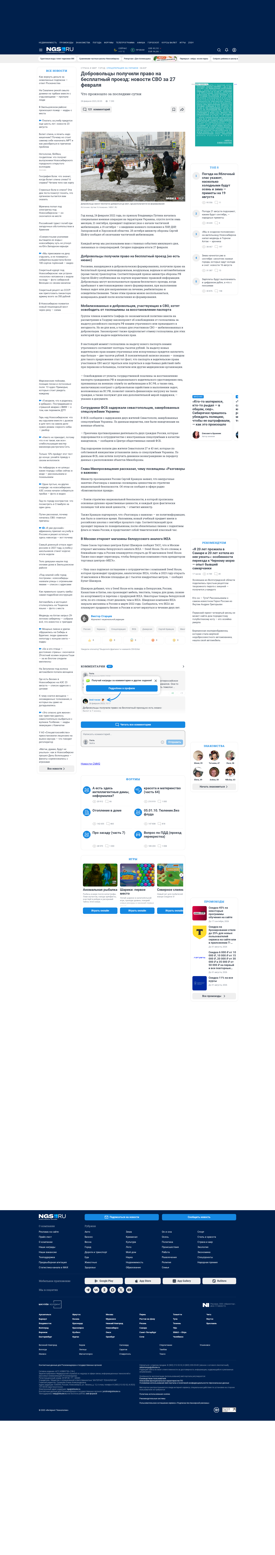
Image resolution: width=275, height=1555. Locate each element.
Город (88, 1247)
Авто (87, 1231)
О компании (46, 1242)
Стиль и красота (206, 1236)
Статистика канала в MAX (53, 1267)
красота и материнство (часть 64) (162, 790)
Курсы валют (169, 43)
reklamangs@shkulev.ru (149, 1367)
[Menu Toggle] (41, 50)
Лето (128, 1247)
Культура (131, 1242)
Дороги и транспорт (96, 1252)
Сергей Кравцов (166, 629)
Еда (87, 1257)
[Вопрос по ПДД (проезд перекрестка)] (139, 839)
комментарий (99, 109)
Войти (92, 743)
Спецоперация (118, 629)
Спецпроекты (205, 1257)
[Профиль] (234, 50)
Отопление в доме (106, 810)
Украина (101, 629)
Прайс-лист (45, 1236)
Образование (133, 1267)
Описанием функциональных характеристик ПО (161, 1381)
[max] (112, 1290)
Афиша (141, 43)
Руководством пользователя (152, 1378)
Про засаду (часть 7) (108, 833)
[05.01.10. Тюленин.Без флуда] (139, 817)
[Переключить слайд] (181, 875)
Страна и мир (205, 1242)
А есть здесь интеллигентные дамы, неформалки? (110, 792)
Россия (86, 629)
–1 (181, 693)
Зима (129, 1231)
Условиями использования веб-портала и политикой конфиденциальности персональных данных (184, 1383)
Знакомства (83, 43)
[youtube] (129, 1290)
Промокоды (66, 43)
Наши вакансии (48, 1252)
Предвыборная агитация (53, 1262)
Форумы (108, 43)
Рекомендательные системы (152, 1398)
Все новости (56, 71)
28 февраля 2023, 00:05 (91, 101)
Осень (165, 1236)
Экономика (203, 1252)
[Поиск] (219, 50)
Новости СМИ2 (90, 763)
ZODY (191, 43)
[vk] (96, 1290)
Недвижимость (48, 43)
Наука (129, 1257)
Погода (97, 43)
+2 (172, 717)
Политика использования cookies (154, 1394)
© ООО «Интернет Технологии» (53, 1410)
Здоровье (90, 1267)
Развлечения (169, 1257)
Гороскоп (153, 43)
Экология (202, 1247)
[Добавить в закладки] (174, 109)
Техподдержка (47, 1257)
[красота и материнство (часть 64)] (139, 794)
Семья (165, 1267)
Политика (167, 1242)
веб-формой (91, 1394)
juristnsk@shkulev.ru (111, 1391)
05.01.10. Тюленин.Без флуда (161, 812)
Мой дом (131, 1252)
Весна (88, 1242)
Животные (91, 1262)
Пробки (138, 50)
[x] (121, 1290)
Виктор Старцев (101, 616)
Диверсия (147, 629)
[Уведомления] (226, 50)
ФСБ (134, 629)
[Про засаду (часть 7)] (87, 839)
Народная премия (207, 1262)
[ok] (104, 1290)
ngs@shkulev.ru (73, 1389)
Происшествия (170, 1247)
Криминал (132, 1236)
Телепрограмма (125, 43)
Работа (166, 1252)
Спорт (200, 1231)
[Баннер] (165, 58)
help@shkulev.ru (60, 1394)
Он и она (167, 1231)
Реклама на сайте (49, 1231)
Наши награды (47, 1247)
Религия (166, 1262)
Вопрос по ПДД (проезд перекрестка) (162, 834)
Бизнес (89, 1236)
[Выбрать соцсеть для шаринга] (182, 109)
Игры (183, 43)
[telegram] (88, 1290)
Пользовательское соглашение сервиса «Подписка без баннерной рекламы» (174, 1403)
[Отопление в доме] (87, 817)
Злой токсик (94, 700)
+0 (172, 693)
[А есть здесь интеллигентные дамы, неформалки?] (87, 794)
